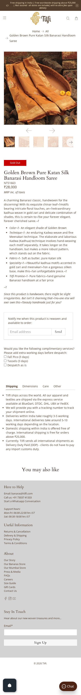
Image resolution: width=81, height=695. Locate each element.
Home (36, 31)
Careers (8, 579)
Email (8, 626)
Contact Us (10, 591)
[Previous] (29, 131)
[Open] (9, 685)
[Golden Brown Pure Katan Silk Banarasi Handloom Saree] (40, 88)
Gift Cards (9, 587)
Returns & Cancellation (17, 531)
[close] (77, 5)
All (47, 31)
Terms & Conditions (15, 543)
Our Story (9, 560)
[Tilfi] (40, 18)
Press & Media (12, 571)
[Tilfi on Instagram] (10, 599)
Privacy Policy (12, 539)
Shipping (12, 386)
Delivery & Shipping (15, 535)
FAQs (7, 575)
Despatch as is (17, 365)
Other (57, 386)
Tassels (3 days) (17, 361)
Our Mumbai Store (15, 568)
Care (46, 386)
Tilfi (44, 663)
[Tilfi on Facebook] (5, 599)
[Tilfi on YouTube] (14, 599)
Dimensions (30, 386)
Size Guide (10, 583)
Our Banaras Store (14, 564)
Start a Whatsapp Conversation (22, 501)
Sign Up (40, 642)
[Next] (52, 131)
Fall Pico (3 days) (18, 357)
